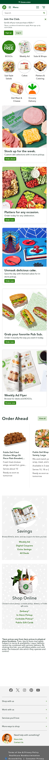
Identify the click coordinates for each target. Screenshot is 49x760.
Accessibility (15, 758)
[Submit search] (44, 13)
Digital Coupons (24, 545)
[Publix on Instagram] (24, 691)
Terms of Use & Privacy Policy (23, 752)
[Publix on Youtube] (38, 691)
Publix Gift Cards (24, 622)
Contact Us (18, 742)
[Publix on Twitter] (18, 691)
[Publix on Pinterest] (31, 691)
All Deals (24, 553)
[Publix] (4, 7)
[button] (32, 92)
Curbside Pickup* (24, 618)
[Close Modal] (45, 19)
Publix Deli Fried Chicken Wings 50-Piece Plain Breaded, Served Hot (13, 455)
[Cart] (44, 7)
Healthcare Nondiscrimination (24, 755)
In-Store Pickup (24, 615)
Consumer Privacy (35, 758)
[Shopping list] (38, 7)
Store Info (18, 739)
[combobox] (23, 13)
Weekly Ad (24, 542)
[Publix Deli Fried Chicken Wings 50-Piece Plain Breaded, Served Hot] (14, 438)
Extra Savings (24, 549)
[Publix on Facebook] (11, 691)
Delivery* (24, 611)
